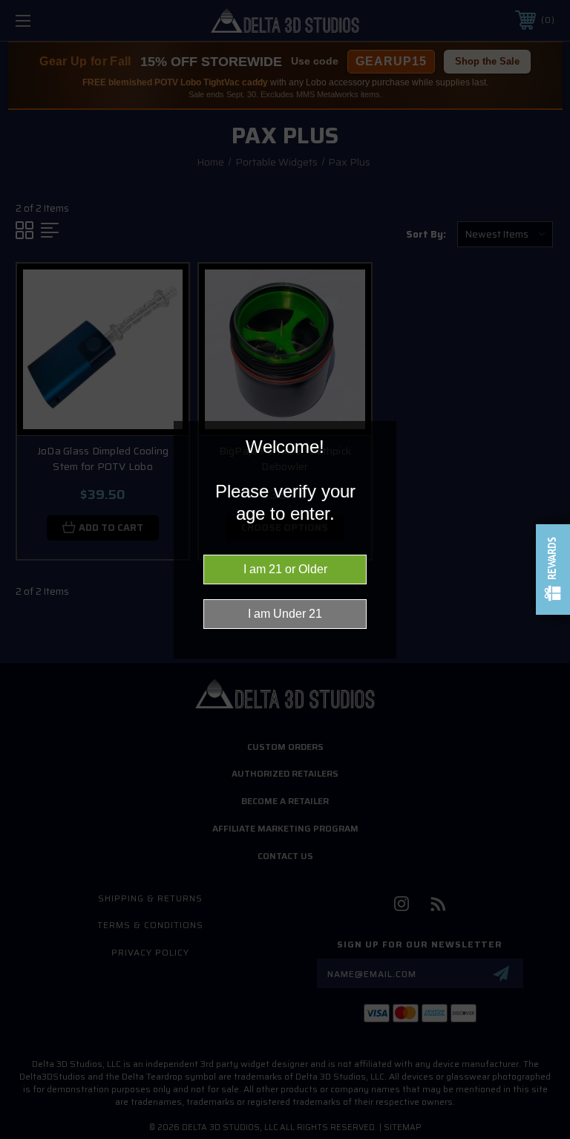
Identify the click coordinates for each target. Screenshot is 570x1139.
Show (553, 569)
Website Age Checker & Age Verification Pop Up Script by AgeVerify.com (551, 1135)
